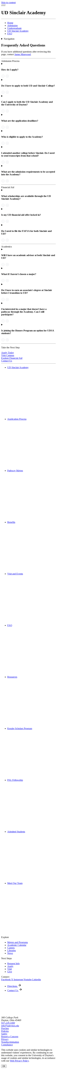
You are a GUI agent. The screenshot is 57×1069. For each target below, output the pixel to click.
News (10, 953)
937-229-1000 (8, 1023)
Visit (9, 969)
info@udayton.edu (10, 1025)
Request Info (13, 963)
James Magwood (22, 54)
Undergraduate (14, 28)
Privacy (5, 1039)
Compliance (7, 1044)
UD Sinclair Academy (18, 31)
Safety (4, 1034)
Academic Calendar (16, 945)
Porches (5, 1028)
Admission (12, 25)
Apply (10, 966)
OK (3, 1066)
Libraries (11, 950)
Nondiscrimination (10, 1042)
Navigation (9, 39)
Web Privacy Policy (19, 1060)
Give (9, 971)
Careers (11, 947)
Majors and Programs (17, 942)
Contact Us (13, 990)
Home (10, 22)
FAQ (9, 33)
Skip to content (8, 2)
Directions (12, 986)
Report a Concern (9, 1036)
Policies (5, 1031)
